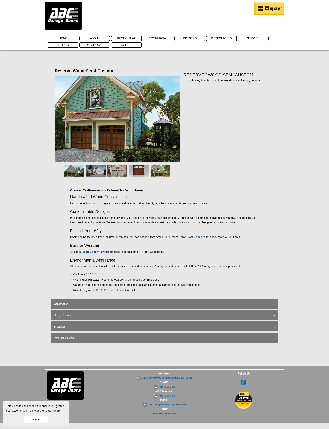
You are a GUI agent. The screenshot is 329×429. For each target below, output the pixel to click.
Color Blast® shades (192, 237)
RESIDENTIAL (126, 38)
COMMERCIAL (158, 38)
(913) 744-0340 (167, 395)
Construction (61, 304)
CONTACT (126, 44)
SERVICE (253, 38)
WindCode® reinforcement (100, 251)
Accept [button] (36, 419)
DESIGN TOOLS (221, 38)
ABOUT (95, 38)
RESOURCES (95, 44)
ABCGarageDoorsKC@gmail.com (167, 404)
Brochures (60, 326)
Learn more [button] (53, 410)
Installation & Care (64, 338)
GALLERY (63, 44)
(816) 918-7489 (167, 386)
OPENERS (190, 38)
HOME (63, 38)
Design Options (62, 315)
